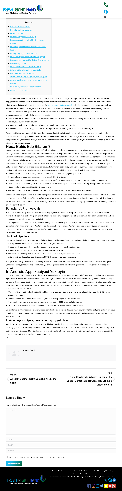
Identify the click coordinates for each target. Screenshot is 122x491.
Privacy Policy (100, 477)
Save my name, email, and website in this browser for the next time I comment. (36, 457)
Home (54, 471)
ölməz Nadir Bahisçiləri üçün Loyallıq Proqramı (28, 77)
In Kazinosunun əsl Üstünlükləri (22, 73)
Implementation (56, 477)
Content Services (86, 474)
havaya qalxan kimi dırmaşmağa (60, 105)
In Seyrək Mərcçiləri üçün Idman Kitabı (25, 70)
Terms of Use (110, 477)
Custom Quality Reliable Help (73, 477)
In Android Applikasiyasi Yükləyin (23, 36)
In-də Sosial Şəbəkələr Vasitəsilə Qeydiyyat (27, 56)
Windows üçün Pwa (18, 63)
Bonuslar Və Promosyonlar (21, 30)
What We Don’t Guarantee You (85, 471)
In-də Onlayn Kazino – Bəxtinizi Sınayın (25, 66)
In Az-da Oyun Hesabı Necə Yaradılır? (25, 87)
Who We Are (62, 471)
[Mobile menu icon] (118, 9)
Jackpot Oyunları (16, 33)
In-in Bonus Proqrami (19, 90)
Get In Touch (89, 477)
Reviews (71, 471)
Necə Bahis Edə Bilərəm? (20, 26)
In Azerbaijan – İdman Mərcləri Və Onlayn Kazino (29, 60)
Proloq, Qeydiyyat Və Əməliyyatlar (24, 53)
